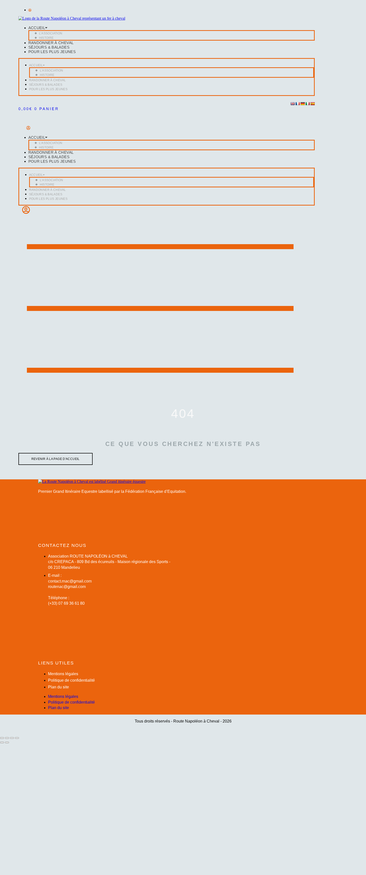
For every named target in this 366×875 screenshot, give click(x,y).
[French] (297, 104)
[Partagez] (12, 738)
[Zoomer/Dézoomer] (2, 738)
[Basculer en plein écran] (7, 738)
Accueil (36, 28)
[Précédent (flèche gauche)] (2, 742)
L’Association (50, 33)
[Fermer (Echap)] (17, 738)
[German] (302, 104)
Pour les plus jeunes (52, 52)
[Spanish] (312, 104)
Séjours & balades (48, 47)
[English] (292, 104)
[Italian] (307, 104)
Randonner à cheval (51, 43)
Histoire (46, 38)
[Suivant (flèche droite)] (7, 742)
